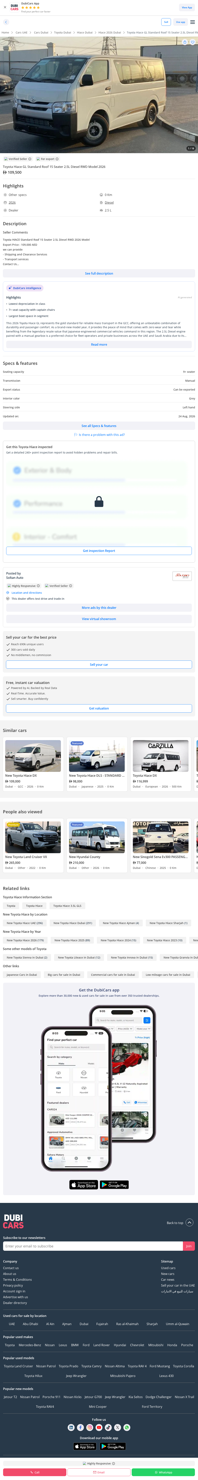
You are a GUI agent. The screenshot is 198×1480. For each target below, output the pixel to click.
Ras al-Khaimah (127, 1324)
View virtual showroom (99, 619)
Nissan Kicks (73, 1397)
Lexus (63, 1345)
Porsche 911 (52, 1397)
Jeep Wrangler (76, 1376)
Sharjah (152, 1324)
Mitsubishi (155, 1345)
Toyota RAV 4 (137, 1366)
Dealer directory (15, 1303)
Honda (172, 1345)
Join (189, 1246)
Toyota (11, 906)
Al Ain (50, 1324)
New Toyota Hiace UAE (21, 923)
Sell (166, 22)
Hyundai (120, 1345)
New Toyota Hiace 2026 (22, 940)
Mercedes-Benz (30, 1345)
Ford (86, 1345)
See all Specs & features (99, 426)
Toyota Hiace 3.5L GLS (67, 906)
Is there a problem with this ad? (102, 435)
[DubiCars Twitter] (117, 1427)
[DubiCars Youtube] (99, 1427)
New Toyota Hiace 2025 (69, 940)
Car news (167, 1279)
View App (187, 7)
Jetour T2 (10, 1397)
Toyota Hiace (34, 906)
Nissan (50, 1345)
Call (37, 1472)
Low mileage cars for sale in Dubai (168, 975)
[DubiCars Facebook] (80, 1427)
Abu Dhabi (30, 1324)
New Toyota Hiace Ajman (119, 923)
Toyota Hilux (33, 1376)
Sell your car (99, 664)
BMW (75, 1345)
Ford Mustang (160, 1366)
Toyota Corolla (183, 1366)
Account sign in (14, 1291)
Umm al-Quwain (177, 1324)
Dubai (84, 1324)
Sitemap (167, 1261)
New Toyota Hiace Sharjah (166, 923)
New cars (167, 1274)
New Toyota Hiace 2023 (162, 940)
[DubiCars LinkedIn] (71, 1427)
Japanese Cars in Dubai (22, 975)
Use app (180, 22)
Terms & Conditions (17, 1279)
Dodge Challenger (159, 1397)
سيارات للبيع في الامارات (177, 1291)
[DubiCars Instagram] (90, 1427)
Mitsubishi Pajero (123, 1376)
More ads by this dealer (99, 608)
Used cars (168, 1268)
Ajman (67, 1324)
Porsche (187, 1345)
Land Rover (101, 1345)
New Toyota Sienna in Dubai (25, 957)
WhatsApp (165, 1472)
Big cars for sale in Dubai (64, 975)
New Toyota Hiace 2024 (116, 940)
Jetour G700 (93, 1397)
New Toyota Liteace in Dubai (76, 957)
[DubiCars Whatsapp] (127, 1427)
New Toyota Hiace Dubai (69, 923)
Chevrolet (137, 1345)
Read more (99, 344)
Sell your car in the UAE (178, 1285)
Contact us (11, 1268)
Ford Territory (152, 1406)
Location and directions (27, 592)
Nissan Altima (115, 1366)
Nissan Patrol (46, 1366)
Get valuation (99, 708)
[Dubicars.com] (99, 1222)
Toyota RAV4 (45, 1406)
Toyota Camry (91, 1366)
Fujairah (102, 1324)
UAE (12, 1324)
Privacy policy (13, 1285)
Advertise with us (15, 1297)
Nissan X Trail (184, 1397)
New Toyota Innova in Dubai (129, 957)
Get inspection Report (99, 551)
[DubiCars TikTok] (108, 1427)
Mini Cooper (98, 1406)
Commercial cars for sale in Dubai (113, 975)
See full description (99, 273)
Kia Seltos (136, 1397)
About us (9, 1274)
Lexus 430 (166, 1376)
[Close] (5, 7)
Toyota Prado (68, 1366)
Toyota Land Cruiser (18, 1366)
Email (101, 1472)
